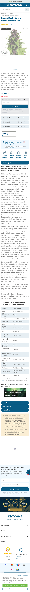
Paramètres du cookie (15, 589)
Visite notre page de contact (21, 557)
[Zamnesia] (14, 5)
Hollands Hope (9, 286)
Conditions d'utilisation (14, 111)
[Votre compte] (26, 5)
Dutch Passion (20, 279)
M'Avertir (15, 106)
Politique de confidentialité (22, 492)
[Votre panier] (28, 5)
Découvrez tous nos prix (15, 509)
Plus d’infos (12, 147)
